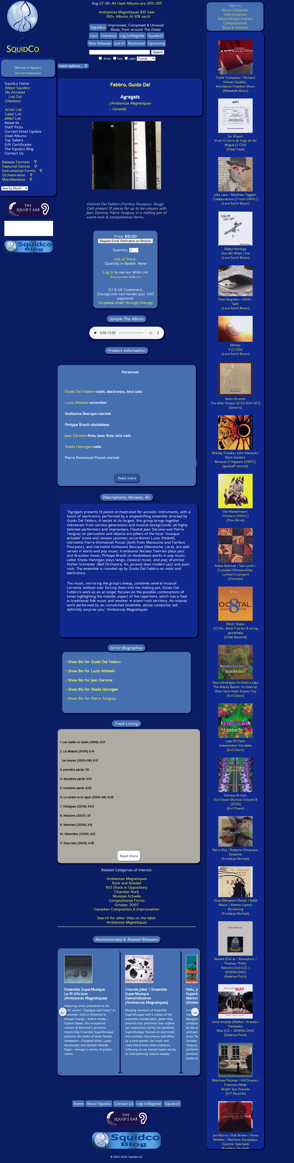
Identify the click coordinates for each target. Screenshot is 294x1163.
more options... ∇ (73, 66)
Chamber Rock (126, 892)
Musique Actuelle (127, 896)
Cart (94, 36)
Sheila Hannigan (78, 446)
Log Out (15, 96)
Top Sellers (14, 140)
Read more (127, 478)
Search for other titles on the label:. (126, 920)
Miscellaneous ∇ (17, 179)
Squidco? (155, 36)
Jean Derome (75, 435)
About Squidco (17, 88)
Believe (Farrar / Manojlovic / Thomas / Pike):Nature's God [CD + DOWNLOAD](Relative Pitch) (235, 967)
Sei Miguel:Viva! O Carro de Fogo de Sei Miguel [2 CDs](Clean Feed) (235, 142)
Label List (13, 114)
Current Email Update (22, 131)
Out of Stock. (125, 259)
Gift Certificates (18, 144)
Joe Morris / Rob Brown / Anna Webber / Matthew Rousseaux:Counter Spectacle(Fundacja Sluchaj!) (235, 1141)
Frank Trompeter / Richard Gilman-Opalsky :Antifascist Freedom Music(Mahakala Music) (235, 84)
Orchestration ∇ (17, 175)
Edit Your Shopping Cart (28, 73)
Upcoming (156, 43)
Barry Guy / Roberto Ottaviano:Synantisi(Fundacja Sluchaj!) (235, 854)
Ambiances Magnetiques (127, 878)
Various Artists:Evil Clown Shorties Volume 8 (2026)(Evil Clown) (235, 801)
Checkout (13, 101)
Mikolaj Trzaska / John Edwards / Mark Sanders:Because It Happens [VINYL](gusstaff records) (235, 459)
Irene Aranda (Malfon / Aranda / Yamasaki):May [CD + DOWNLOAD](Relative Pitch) (235, 1028)
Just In (119, 43)
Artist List (13, 109)
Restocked (136, 43)
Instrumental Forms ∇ (22, 171)
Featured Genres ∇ (19, 166)
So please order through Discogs (125, 303)
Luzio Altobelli (76, 402)
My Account (15, 92)
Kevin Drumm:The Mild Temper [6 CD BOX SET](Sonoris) (235, 403)
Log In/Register (132, 36)
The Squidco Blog (19, 149)
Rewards (12, 123)
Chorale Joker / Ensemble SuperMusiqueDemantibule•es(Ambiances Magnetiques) (146, 996)
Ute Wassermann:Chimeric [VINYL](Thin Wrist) (235, 516)
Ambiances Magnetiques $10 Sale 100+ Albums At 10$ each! (126, 14)
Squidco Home (17, 83)
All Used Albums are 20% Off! (137, 3)
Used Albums (15, 136)
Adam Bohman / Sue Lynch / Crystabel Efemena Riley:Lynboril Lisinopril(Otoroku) (235, 572)
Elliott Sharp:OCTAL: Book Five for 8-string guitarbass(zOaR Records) (235, 630)
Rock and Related (126, 883)
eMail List (13, 118)
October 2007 (127, 905)
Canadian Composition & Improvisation (126, 909)
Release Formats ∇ (19, 162)
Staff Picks (14, 127)
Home (78, 1103)
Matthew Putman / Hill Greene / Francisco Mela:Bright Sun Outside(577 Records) (235, 1087)
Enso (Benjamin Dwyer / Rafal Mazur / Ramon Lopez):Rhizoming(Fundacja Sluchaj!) (235, 907)
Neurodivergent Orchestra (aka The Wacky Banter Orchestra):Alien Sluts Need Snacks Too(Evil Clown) (235, 689)
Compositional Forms (126, 900)
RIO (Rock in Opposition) (126, 887)
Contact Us (13, 153)
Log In (108, 272)
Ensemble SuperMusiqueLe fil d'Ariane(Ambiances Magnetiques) (85, 993)
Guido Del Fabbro (79, 391)
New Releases (100, 43)
